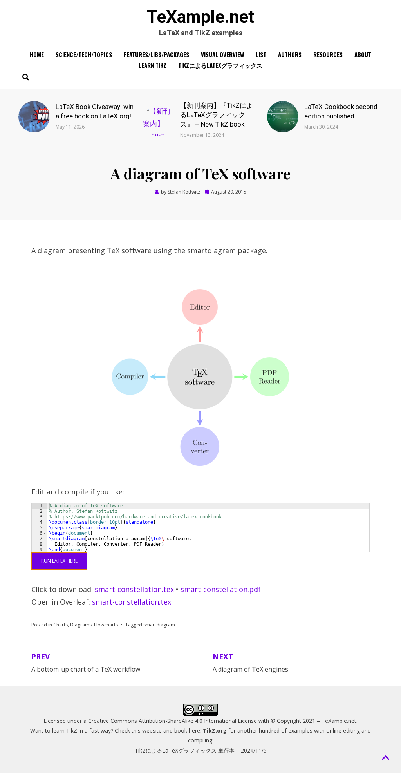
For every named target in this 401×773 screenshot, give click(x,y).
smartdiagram (159, 624)
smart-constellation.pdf (221, 589)
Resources (328, 54)
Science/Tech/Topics (84, 54)
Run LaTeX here (59, 561)
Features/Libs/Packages (156, 54)
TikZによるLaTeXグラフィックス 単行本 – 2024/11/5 (201, 750)
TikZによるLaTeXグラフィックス (220, 65)
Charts (60, 624)
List (261, 54)
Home (37, 54)
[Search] (23, 76)
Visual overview (222, 54)
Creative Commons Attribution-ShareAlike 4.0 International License (172, 720)
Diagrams (81, 624)
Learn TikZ (152, 65)
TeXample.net (200, 17)
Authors (290, 54)
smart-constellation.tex (134, 589)
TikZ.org (215, 730)
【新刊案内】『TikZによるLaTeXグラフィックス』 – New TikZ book (216, 114)
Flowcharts (106, 624)
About (362, 54)
